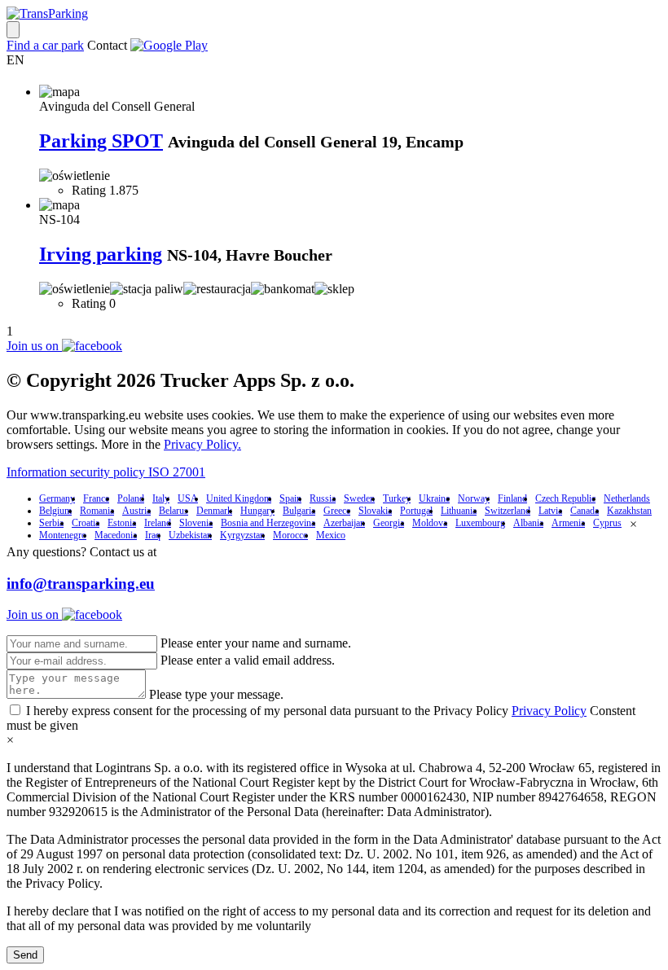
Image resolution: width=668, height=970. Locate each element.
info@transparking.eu (81, 583)
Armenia (568, 523)
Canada (584, 510)
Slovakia (375, 510)
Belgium (55, 510)
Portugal (416, 510)
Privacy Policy (549, 711)
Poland (130, 498)
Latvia (550, 510)
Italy (160, 498)
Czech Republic (565, 498)
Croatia (85, 523)
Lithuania (459, 510)
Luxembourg (480, 523)
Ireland (157, 523)
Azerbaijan (344, 523)
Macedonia (115, 535)
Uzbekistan (190, 535)
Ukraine (434, 498)
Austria (136, 510)
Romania (97, 510)
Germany (57, 498)
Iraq (152, 535)
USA (188, 498)
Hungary (257, 510)
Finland (512, 498)
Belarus (173, 510)
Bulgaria (299, 510)
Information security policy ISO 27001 (106, 472)
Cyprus (607, 523)
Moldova (429, 523)
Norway (474, 498)
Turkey (397, 498)
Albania (528, 523)
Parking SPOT (101, 140)
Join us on (34, 346)
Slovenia (196, 523)
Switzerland (507, 510)
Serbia (51, 523)
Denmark (214, 510)
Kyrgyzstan (242, 535)
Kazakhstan (629, 510)
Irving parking (100, 254)
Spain (290, 498)
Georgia (388, 523)
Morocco (290, 535)
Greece (336, 510)
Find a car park (45, 45)
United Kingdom (238, 498)
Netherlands (627, 498)
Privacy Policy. (202, 444)
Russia (323, 498)
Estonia (122, 523)
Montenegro (62, 535)
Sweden (359, 498)
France (96, 498)
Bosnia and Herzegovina (268, 523)
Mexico (330, 535)
